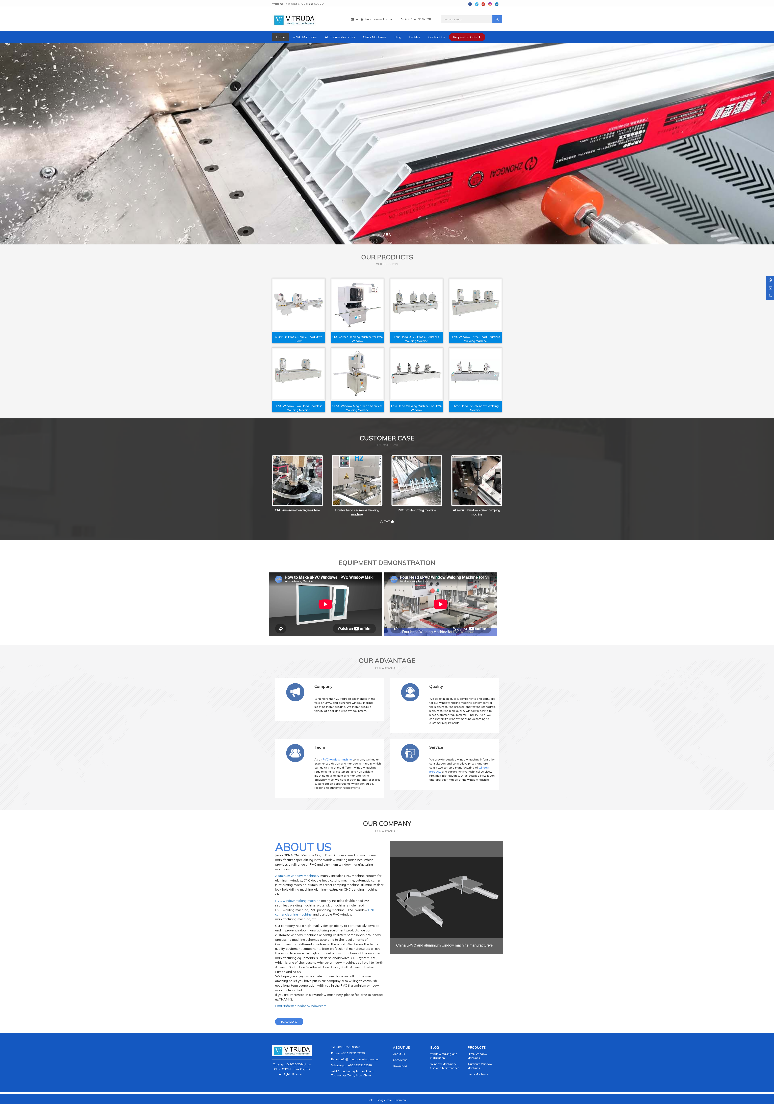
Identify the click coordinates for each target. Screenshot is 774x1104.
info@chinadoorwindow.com (375, 19)
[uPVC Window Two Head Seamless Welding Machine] (298, 374)
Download (400, 1066)
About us (399, 1054)
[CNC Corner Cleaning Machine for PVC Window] (357, 304)
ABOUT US (401, 1047)
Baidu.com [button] (400, 1100)
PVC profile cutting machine (357, 510)
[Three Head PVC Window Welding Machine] (475, 374)
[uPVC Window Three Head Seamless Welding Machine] (475, 304)
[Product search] (497, 19)
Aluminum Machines (340, 37)
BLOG (434, 1047)
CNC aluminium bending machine (476, 510)
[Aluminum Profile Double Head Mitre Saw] (298, 304)
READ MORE (289, 1021)
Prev (274, 486)
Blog (397, 37)
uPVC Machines (305, 37)
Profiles (414, 37)
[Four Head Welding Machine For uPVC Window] (416, 374)
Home (280, 37)
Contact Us (436, 37)
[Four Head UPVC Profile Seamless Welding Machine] (416, 304)
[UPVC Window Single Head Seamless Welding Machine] (357, 374)
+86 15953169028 (360, 1065)
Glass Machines (374, 37)
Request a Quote (465, 37)
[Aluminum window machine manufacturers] (387, 143)
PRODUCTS (477, 1047)
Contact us (400, 1060)
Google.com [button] (384, 1100)
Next (499, 486)
